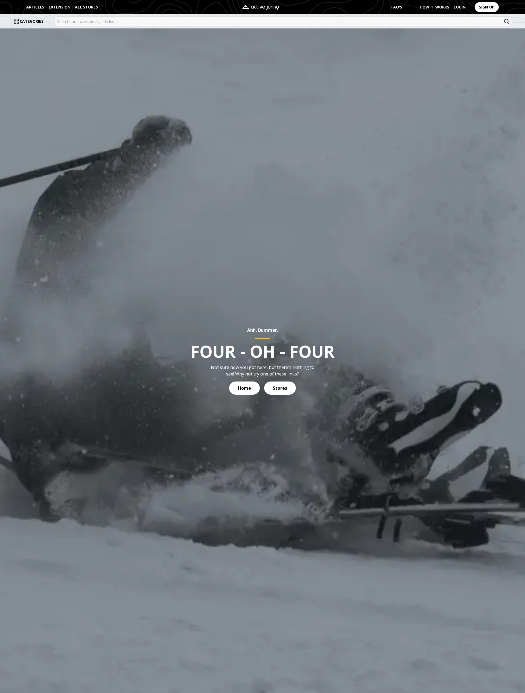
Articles (35, 7)
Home (244, 388)
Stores (280, 388)
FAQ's (396, 7)
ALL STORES (86, 7)
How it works (434, 7)
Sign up (486, 7)
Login (460, 7)
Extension (60, 7)
